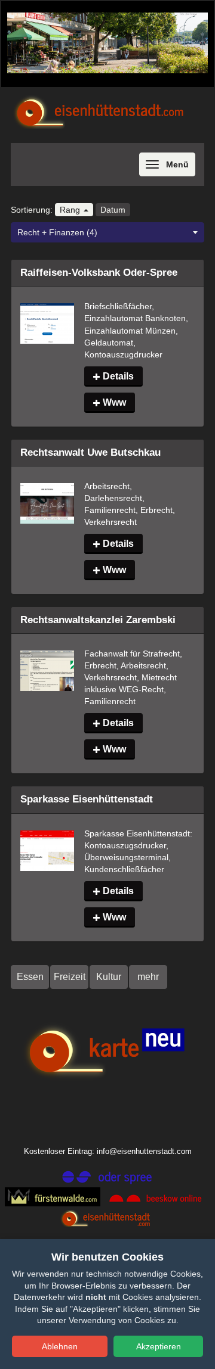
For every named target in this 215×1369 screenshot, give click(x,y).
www (113, 402)
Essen (30, 977)
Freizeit (69, 977)
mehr (148, 977)
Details (117, 376)
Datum (112, 209)
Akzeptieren (158, 1346)
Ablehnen (60, 1346)
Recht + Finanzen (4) (57, 232)
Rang (71, 209)
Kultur (108, 977)
